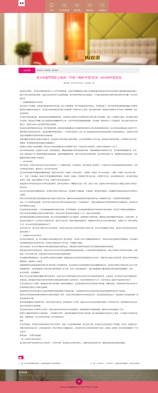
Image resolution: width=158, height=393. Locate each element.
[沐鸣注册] (22, 1)
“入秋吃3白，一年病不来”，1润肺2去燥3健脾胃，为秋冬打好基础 (118, 363)
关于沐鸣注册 (64, 10)
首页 (51, 10)
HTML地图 (94, 387)
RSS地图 (87, 387)
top (79, 381)
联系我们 (102, 10)
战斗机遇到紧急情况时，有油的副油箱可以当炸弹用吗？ (42, 363)
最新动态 (89, 10)
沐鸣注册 (47, 70)
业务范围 (77, 10)
